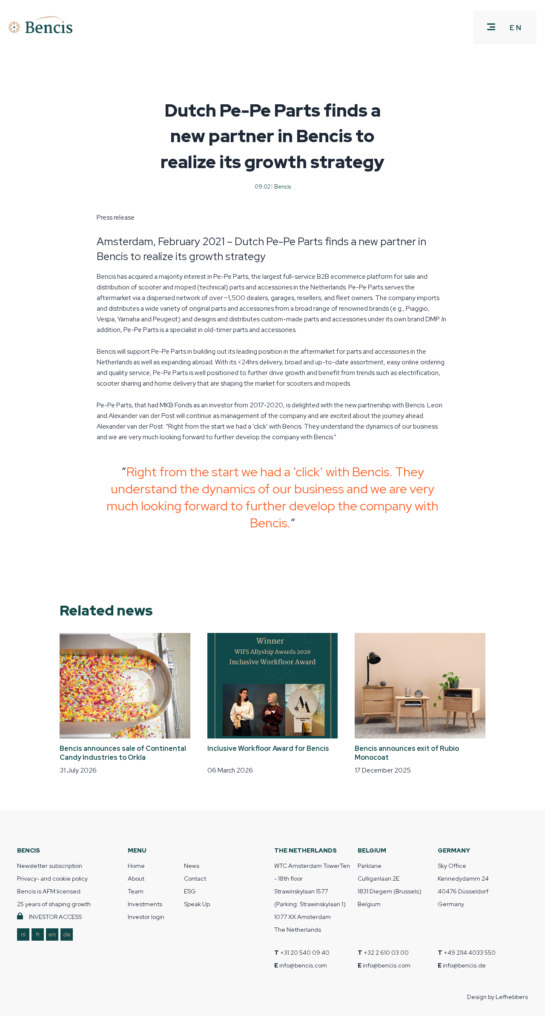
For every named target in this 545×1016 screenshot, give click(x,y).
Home (136, 866)
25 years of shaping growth (54, 904)
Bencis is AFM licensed (48, 891)
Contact (195, 878)
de (67, 934)
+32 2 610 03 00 (386, 952)
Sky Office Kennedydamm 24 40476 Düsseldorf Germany (463, 885)
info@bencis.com (303, 965)
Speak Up (197, 904)
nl (23, 934)
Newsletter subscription (49, 866)
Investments (145, 904)
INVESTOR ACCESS (55, 917)
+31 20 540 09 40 (305, 952)
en (52, 934)
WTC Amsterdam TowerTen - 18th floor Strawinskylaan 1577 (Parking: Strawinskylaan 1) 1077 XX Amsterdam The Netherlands (312, 897)
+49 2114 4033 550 (470, 952)
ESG (190, 891)
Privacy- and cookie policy (52, 878)
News (191, 866)
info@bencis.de (464, 965)
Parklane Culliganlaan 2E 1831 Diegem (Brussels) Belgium (390, 885)
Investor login (146, 917)
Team (135, 891)
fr (38, 934)
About (136, 878)
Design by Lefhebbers (497, 997)
